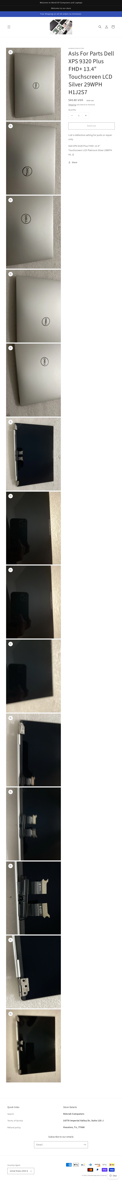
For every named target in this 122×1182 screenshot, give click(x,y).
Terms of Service (15, 1120)
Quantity (72, 110)
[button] (9, 27)
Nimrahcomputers (93, 1175)
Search (10, 1114)
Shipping (72, 104)
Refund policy (14, 1127)
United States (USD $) (19, 1171)
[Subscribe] (84, 1144)
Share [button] (74, 162)
